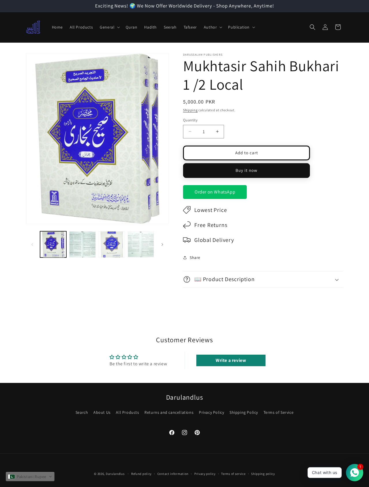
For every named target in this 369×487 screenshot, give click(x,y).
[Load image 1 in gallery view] (53, 244)
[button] (109, 27)
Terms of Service (278, 412)
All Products (127, 412)
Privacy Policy (211, 412)
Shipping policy (263, 474)
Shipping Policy (243, 412)
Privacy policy (205, 474)
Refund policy (141, 474)
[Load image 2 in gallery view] (82, 244)
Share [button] (195, 257)
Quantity (190, 120)
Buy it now (246, 170)
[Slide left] (32, 244)
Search (82, 412)
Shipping (190, 110)
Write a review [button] (231, 360)
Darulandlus (115, 474)
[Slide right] (162, 244)
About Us (102, 412)
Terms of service (233, 474)
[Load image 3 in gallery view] (112, 244)
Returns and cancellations (168, 412)
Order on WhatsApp (215, 192)
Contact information (173, 474)
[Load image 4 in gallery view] (141, 244)
